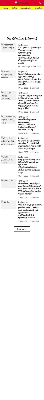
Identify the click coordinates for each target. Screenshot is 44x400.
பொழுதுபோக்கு (26, 8)
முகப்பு (5, 8)
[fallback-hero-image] (9, 55)
